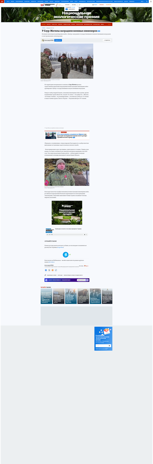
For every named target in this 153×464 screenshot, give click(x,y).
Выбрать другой (71, 9)
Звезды (51, 1)
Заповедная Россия (88, 24)
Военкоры (60, 24)
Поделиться (107, 40)
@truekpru (52, 262)
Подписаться (58, 40)
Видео (12, 1)
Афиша (102, 24)
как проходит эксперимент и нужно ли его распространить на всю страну (72, 135)
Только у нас (54, 24)
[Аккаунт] (151, 1)
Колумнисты (82, 1)
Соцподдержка (65, 1)
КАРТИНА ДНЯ (60, 275)
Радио (95, 4)
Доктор (126, 1)
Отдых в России (79, 24)
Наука (71, 1)
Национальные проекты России (104, 1)
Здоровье (57, 1)
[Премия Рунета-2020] (59, 4)
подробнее (60, 247)
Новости (49, 24)
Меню (2, 1)
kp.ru (87, 266)
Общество (33, 1)
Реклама (102, 4)
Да (66, 9)
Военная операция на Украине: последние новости (73, 275)
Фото (8, 1)
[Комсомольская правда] (48, 5)
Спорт (76, 1)
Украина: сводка (66, 24)
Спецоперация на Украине (51, 275)
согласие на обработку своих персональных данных (102, 348)
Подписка (108, 4)
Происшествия (91, 1)
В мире (46, 1)
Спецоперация (19, 1)
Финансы (131, 1)
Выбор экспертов (118, 1)
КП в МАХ (73, 24)
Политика (26, 1)
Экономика (40, 1)
